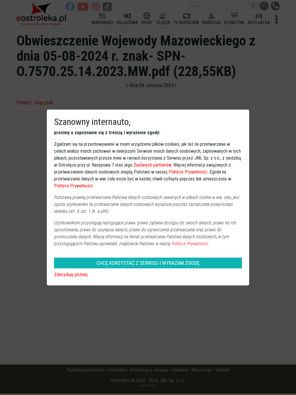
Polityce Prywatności (188, 172)
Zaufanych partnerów (152, 165)
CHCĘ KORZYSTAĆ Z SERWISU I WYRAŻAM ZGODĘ (148, 263)
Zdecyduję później (71, 274)
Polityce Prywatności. (190, 243)
